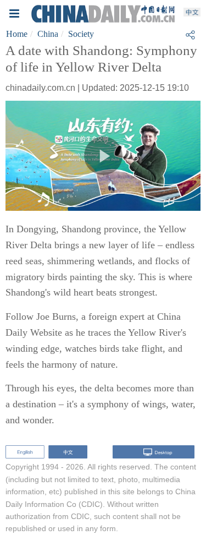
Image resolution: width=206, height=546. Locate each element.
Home (16, 34)
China (47, 34)
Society (81, 34)
